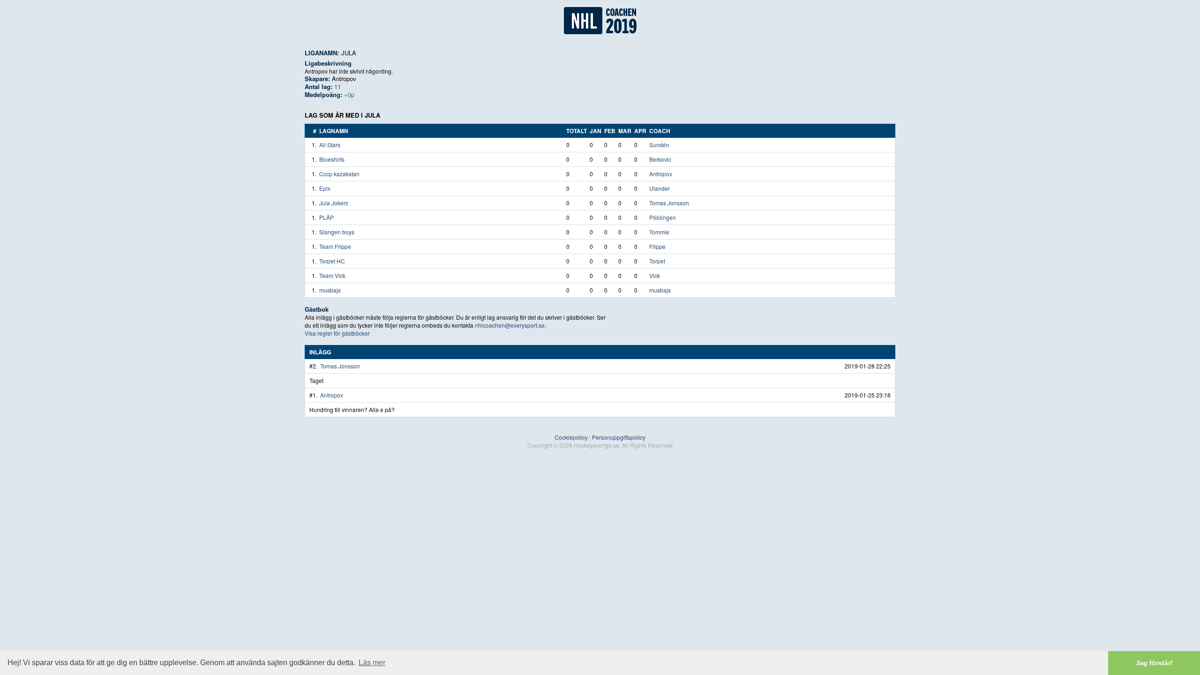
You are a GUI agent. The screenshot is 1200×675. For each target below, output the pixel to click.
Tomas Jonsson (669, 203)
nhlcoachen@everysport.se (510, 325)
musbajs (330, 290)
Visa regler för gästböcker (337, 333)
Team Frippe (335, 246)
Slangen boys (336, 232)
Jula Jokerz (333, 203)
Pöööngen (662, 217)
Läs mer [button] (372, 663)
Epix (324, 188)
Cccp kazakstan (339, 174)
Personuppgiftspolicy (618, 437)
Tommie (659, 232)
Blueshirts (332, 159)
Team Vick (332, 275)
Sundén (659, 145)
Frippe (657, 246)
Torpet (657, 261)
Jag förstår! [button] (1154, 663)
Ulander (659, 188)
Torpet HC (332, 261)
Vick (654, 275)
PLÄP (326, 217)
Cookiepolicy (571, 437)
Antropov (344, 78)
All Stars (329, 145)
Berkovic (660, 159)
